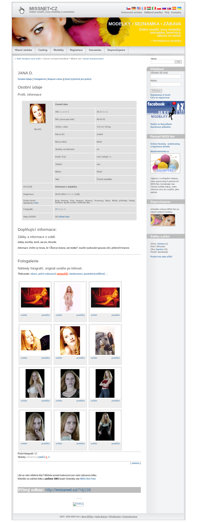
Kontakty (176, 12)
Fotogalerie (40, 79)
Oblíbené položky (153, 12)
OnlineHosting (130, 516)
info (36, 203)
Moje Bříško (87, 516)
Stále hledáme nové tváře (29, 59)
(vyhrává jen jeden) (78, 79)
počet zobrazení (47, 274)
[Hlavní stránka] (21, 10)
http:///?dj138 (68, 489)
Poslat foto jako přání (161, 256)
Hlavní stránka (23, 50)
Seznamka (95, 50)
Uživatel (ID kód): (159, 72)
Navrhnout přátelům (160, 127)
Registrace (76, 50)
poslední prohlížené (94, 274)
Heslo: (153, 80)
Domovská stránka (131, 12)
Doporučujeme (116, 50)
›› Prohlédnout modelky (165, 40)
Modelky (59, 50)
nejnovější (62, 274)
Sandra (159, 249)
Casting (42, 50)
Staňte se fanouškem (161, 124)
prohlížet (46, 315)
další (41, 457)
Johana (161, 244)
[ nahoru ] (135, 463)
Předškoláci (115, 516)
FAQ (167, 12)
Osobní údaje (25, 79)
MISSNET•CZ (43, 8)
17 (56, 209)
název (34, 274)
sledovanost (76, 274)
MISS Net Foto (88, 478)
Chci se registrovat (159, 97)
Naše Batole (101, 516)
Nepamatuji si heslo (160, 95)
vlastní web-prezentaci (93, 59)
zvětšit (24, 315)
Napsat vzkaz (55, 79)
